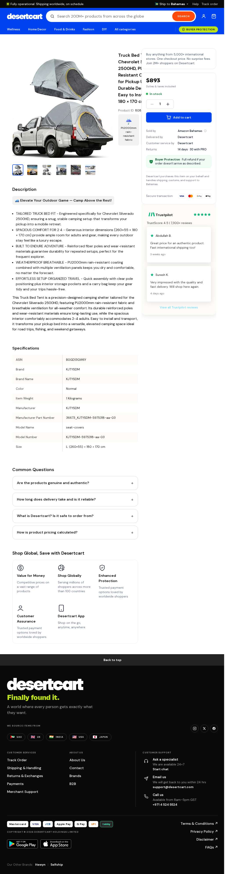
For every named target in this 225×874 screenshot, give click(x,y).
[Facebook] (214, 728)
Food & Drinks (64, 29)
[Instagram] (195, 728)
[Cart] (214, 16)
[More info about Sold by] (205, 131)
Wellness (13, 29)
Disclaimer (207, 839)
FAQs (211, 847)
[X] (204, 728)
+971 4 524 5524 (165, 805)
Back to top (112, 660)
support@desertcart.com (173, 787)
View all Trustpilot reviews (179, 307)
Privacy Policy (204, 831)
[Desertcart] (24, 16)
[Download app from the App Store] (55, 843)
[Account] (204, 16)
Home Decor (37, 29)
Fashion (88, 29)
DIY (104, 29)
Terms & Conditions (199, 823)
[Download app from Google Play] (22, 843)
